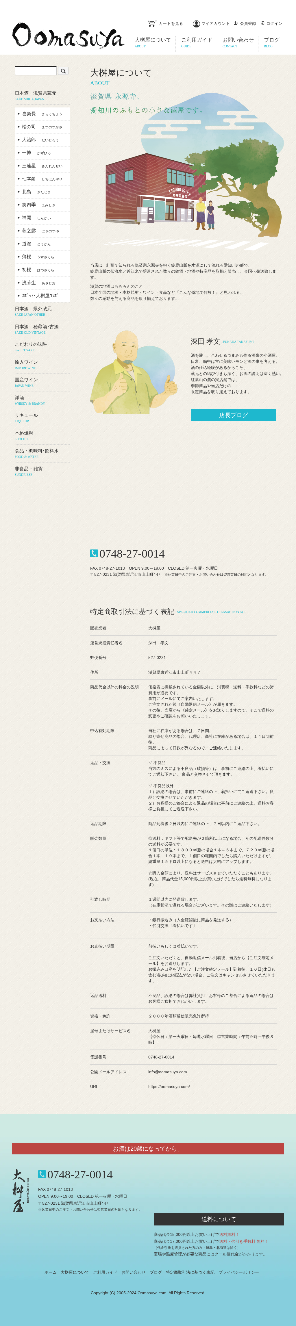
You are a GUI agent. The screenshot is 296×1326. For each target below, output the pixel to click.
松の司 (42, 126)
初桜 (38, 269)
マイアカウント (215, 23)
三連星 (42, 165)
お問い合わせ (133, 1272)
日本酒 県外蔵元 (33, 311)
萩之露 (40, 230)
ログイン (274, 23)
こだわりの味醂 (31, 347)
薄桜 (38, 256)
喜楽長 (42, 113)
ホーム (51, 1272)
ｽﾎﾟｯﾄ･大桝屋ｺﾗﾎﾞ (43, 295)
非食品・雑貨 (28, 471)
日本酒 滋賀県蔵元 (35, 96)
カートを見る (171, 23)
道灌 (36, 243)
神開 (36, 217)
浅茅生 (39, 282)
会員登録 (248, 23)
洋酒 (30, 400)
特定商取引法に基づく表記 (190, 1272)
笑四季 (39, 204)
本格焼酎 (24, 436)
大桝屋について (75, 1272)
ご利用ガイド (105, 1272)
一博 (36, 152)
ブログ (156, 1272)
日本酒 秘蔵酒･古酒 (37, 329)
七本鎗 (42, 178)
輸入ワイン (26, 365)
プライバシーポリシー (239, 1272)
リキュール (26, 418)
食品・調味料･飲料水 (37, 453)
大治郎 (40, 139)
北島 (36, 191)
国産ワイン (26, 382)
